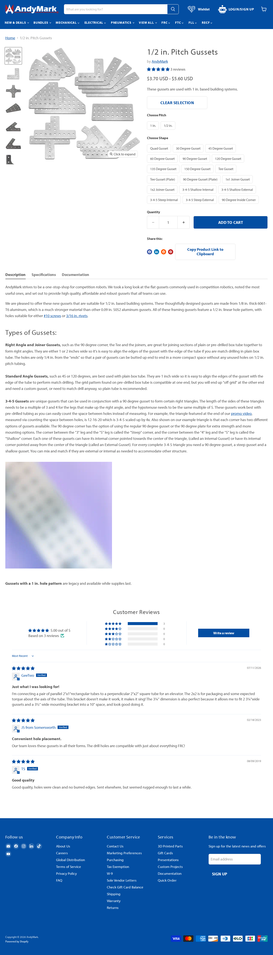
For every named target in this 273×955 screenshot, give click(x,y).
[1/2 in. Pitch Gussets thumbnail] (13, 55)
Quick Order (167, 880)
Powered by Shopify (16, 941)
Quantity (153, 212)
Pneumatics (121, 22)
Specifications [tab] (44, 274)
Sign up (219, 873)
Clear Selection (177, 102)
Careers (62, 853)
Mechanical (66, 22)
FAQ (59, 880)
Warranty (114, 900)
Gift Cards (165, 853)
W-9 (110, 873)
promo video (241, 413)
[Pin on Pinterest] (170, 251)
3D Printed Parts (170, 846)
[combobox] (115, 9)
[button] (158, 69)
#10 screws (52, 315)
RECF (206, 22)
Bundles (41, 22)
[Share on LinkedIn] (156, 251)
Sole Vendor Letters (121, 880)
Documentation (170, 873)
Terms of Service (68, 866)
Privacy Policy (66, 873)
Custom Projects (170, 866)
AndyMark (160, 61)
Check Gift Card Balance (125, 887)
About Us (63, 846)
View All (147, 22)
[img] (23, 668)
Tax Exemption (118, 866)
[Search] (173, 9)
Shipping (114, 894)
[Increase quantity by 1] (184, 222)
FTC (178, 22)
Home (10, 38)
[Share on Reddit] (163, 251)
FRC (164, 22)
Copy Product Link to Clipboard (205, 251)
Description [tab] (15, 274)
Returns (113, 907)
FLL (192, 22)
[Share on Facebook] (149, 251)
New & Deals (16, 22)
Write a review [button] (223, 633)
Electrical (94, 22)
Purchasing (115, 859)
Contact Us (115, 846)
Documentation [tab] (75, 274)
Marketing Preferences (124, 853)
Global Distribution (70, 859)
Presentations (168, 859)
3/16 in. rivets (76, 315)
